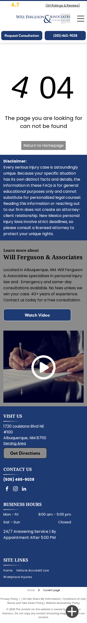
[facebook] (7, 489)
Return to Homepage (43, 145)
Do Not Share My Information (41, 599)
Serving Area (14, 443)
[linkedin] (24, 489)
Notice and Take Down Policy (25, 603)
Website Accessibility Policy (63, 603)
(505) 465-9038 (18, 479)
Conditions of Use (74, 599)
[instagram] (15, 489)
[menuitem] (9, 570)
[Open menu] (80, 18)
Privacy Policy (9, 599)
